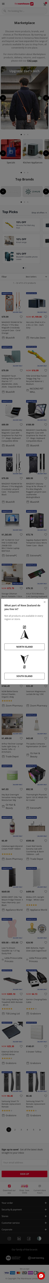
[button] (41, 1276)
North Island (24, 646)
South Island (24, 676)
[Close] (44, 602)
